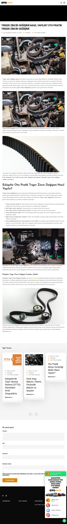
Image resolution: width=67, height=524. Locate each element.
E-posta (5, 453)
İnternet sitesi (6, 464)
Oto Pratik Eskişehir (40, 32)
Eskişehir (28, 32)
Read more (8, 397)
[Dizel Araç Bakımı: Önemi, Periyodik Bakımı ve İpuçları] (34, 361)
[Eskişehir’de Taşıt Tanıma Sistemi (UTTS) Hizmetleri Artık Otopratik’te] (13, 361)
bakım (35, 278)
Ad (3, 443)
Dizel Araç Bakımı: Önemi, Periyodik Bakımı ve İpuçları (34, 384)
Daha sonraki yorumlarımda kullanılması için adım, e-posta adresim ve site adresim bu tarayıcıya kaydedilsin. (32, 474)
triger (18, 175)
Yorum (4, 431)
